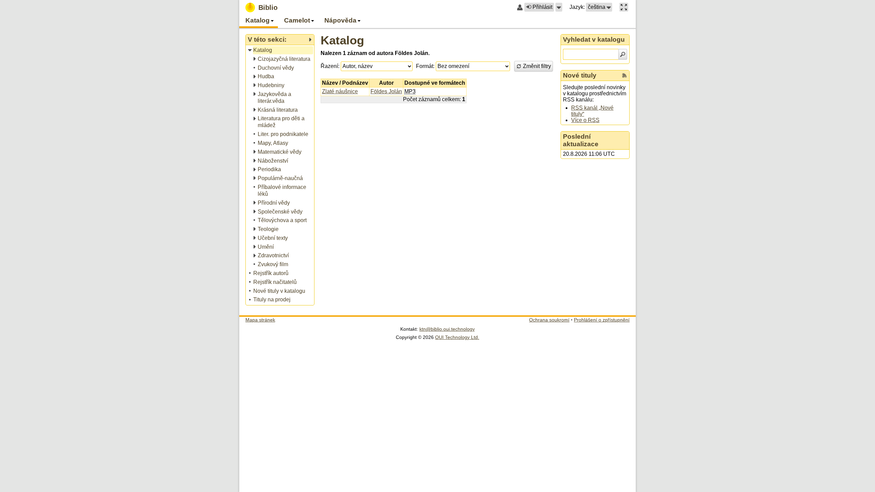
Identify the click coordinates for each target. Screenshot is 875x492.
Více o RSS (585, 120)
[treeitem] (280, 50)
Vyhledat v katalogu (594, 39)
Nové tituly (579, 75)
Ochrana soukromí (549, 320)
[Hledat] (622, 54)
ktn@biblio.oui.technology (447, 329)
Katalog (342, 40)
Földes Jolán (386, 91)
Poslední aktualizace (580, 140)
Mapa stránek (260, 320)
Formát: (425, 66)
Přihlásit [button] (542, 7)
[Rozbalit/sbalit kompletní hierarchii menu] (310, 40)
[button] (558, 7)
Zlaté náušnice (340, 91)
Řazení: (330, 66)
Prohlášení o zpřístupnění (602, 320)
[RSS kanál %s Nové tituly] (624, 75)
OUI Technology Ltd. (457, 337)
